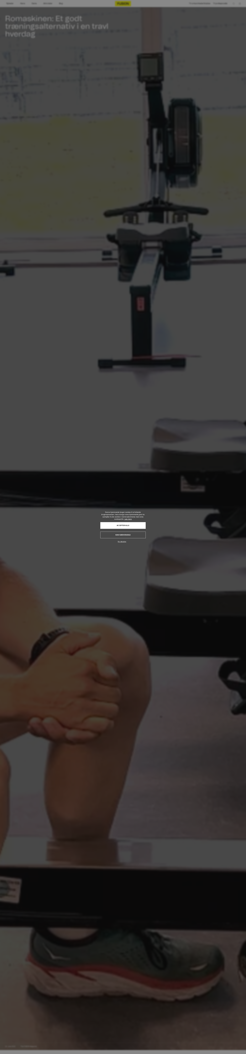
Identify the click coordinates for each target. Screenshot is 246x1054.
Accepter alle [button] (123, 525)
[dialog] (123, 527)
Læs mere (128, 519)
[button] (123, 541)
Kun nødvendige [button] (123, 535)
